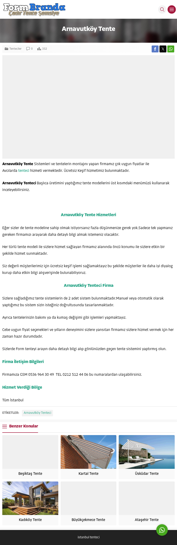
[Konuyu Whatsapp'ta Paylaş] (170, 48)
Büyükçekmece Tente (88, 520)
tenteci (24, 171)
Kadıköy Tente (30, 520)
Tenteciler (15, 49)
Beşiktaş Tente (30, 474)
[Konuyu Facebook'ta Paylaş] (155, 48)
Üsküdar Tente (147, 474)
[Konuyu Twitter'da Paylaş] (162, 48)
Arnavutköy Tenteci (37, 413)
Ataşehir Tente (147, 520)
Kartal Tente (88, 474)
